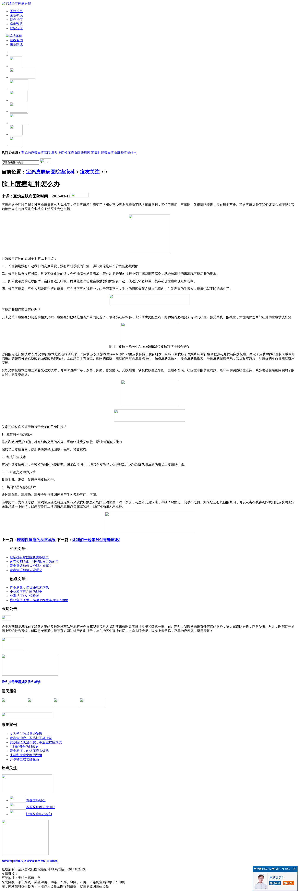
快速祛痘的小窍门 (39, 814)
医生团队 (40, 861)
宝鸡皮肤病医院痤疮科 (50, 171)
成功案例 (16, 36)
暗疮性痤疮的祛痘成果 (36, 540)
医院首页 (16, 11)
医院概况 (16, 15)
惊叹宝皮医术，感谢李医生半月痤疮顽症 (39, 600)
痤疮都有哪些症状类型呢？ (29, 557)
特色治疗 (16, 19)
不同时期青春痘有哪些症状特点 (114, 153)
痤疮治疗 (16, 28)
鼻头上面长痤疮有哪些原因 (70, 153)
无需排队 (21, 682)
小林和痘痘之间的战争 (26, 591)
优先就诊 (34, 682)
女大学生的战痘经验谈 (26, 733)
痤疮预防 (16, 24)
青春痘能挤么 (36, 800)
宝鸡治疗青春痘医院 (35, 153)
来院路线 (16, 44)
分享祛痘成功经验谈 (24, 596)
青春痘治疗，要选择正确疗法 (31, 738)
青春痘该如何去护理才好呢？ (31, 565)
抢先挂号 (8, 682)
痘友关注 (90, 171)
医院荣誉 (29, 861)
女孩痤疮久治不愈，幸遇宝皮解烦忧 (36, 742)
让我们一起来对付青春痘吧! (96, 540)
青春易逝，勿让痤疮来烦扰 (29, 587)
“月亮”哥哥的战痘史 (24, 746)
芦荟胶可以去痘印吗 (40, 807)
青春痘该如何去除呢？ (26, 570)
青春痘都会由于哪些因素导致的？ (34, 561)
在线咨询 (16, 40)
